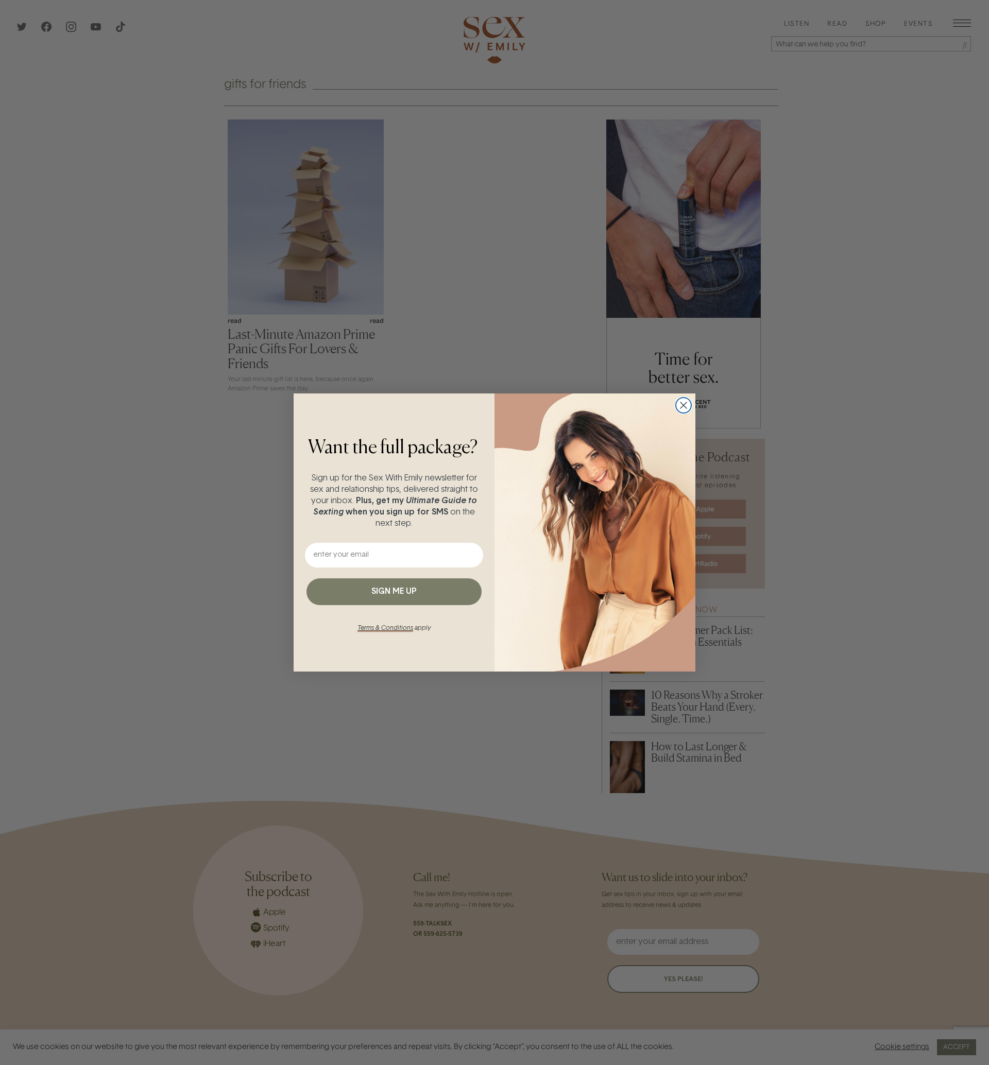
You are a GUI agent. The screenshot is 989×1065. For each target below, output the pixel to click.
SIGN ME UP (394, 592)
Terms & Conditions (385, 628)
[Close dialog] (683, 405)
